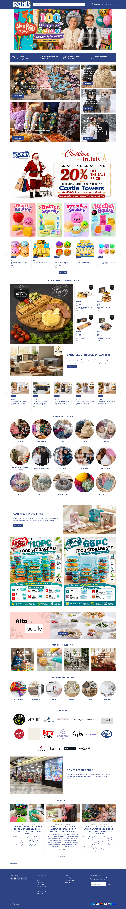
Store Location (41, 896)
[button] (17, 40)
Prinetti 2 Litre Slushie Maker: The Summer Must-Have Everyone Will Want (63, 840)
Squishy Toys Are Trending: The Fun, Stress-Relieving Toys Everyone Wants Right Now (27, 841)
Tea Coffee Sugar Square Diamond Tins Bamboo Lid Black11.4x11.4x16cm (40, 414)
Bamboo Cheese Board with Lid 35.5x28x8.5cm (84, 319)
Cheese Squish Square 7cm (40, 274)
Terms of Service (41, 903)
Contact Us (40, 894)
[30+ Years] (24, 69)
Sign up (111, 896)
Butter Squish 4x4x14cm (83, 274)
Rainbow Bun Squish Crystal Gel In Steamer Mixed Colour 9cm (19, 275)
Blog (38, 892)
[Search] (87, 5)
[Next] (119, 265)
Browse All (17, 537)
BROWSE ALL (72, 378)
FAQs (38, 900)
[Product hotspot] (106, 531)
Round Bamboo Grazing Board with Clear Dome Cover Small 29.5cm (105, 350)
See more (62, 868)
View (94, 70)
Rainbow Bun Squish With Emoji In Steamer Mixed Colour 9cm (61, 275)
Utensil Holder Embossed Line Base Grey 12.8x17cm (85, 414)
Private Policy (67, 894)
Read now (27, 859)
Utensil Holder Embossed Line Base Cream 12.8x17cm (106, 414)
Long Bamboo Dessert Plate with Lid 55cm (84, 349)
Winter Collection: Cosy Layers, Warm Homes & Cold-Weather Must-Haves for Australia (99, 841)
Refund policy (40, 905)
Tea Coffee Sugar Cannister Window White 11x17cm (19, 414)
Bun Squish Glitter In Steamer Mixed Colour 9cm (106, 274)
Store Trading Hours (42, 898)
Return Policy (67, 889)
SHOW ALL (63, 284)
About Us (39, 889)
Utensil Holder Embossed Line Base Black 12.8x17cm (63, 414)
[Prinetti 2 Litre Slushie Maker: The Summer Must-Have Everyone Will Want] (63, 825)
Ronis (12, 279)
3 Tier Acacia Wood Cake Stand (104, 319)
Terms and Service (69, 892)
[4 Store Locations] (101, 69)
